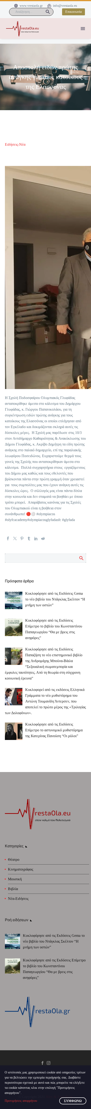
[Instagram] (48, 1063)
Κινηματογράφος (20, 869)
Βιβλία (13, 889)
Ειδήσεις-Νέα (15, 144)
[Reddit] (43, 538)
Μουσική (15, 879)
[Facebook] (8, 538)
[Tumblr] (29, 538)
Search (81, 558)
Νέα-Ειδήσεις (18, 899)
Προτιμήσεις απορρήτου (21, 1100)
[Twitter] (15, 538)
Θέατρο (13, 859)
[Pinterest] (22, 538)
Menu (83, 28)
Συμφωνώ (73, 1101)
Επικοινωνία (73, 11)
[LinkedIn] (36, 538)
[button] (48, 12)
